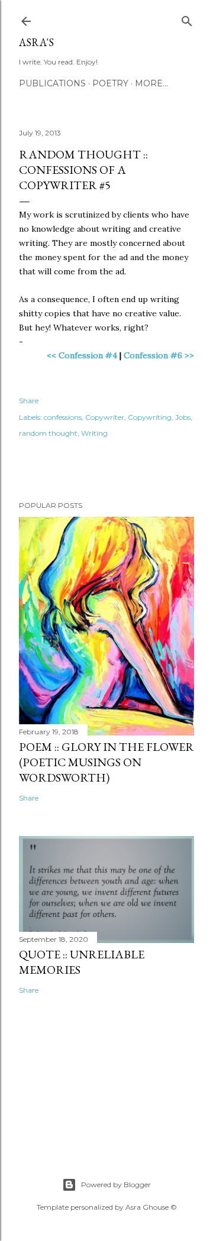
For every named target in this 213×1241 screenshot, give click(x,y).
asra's (36, 42)
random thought (48, 433)
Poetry (110, 83)
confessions (63, 417)
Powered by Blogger (116, 1184)
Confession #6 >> (159, 355)
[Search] (187, 18)
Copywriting (150, 417)
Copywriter (104, 417)
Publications (52, 83)
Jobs (183, 417)
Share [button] (28, 400)
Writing (94, 433)
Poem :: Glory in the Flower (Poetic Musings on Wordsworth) (106, 762)
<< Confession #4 (82, 355)
